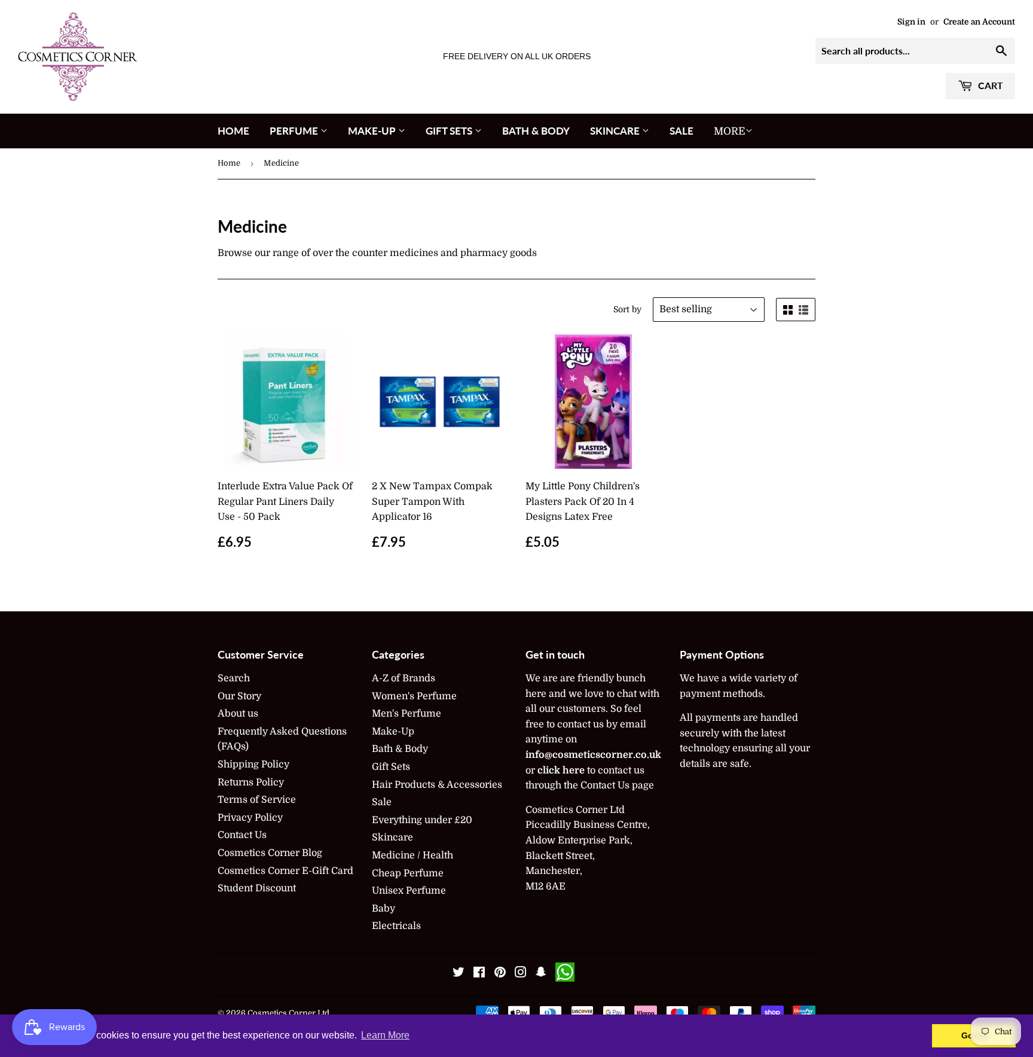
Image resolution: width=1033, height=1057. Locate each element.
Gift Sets (450, 130)
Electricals (396, 926)
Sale (681, 130)
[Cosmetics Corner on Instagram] (521, 973)
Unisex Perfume (409, 890)
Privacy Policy (250, 817)
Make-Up (373, 130)
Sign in (911, 21)
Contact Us (242, 835)
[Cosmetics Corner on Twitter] (458, 973)
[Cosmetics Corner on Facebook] (479, 973)
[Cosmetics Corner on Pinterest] (500, 973)
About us (238, 713)
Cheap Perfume (408, 873)
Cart (989, 85)
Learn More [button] (385, 1035)
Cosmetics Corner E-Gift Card (285, 871)
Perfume (295, 130)
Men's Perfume (406, 713)
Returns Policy (251, 782)
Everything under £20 (422, 820)
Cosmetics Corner (281, 1013)
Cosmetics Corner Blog (270, 853)
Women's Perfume (414, 696)
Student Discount (257, 888)
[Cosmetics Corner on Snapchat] (541, 973)
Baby (383, 908)
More (729, 131)
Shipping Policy (253, 764)
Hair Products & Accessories (437, 784)
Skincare (616, 130)
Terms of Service (257, 799)
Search (234, 678)
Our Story (239, 696)
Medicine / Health (412, 855)
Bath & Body (536, 130)
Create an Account (979, 21)
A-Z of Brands (403, 678)
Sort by (627, 309)
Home (233, 130)
